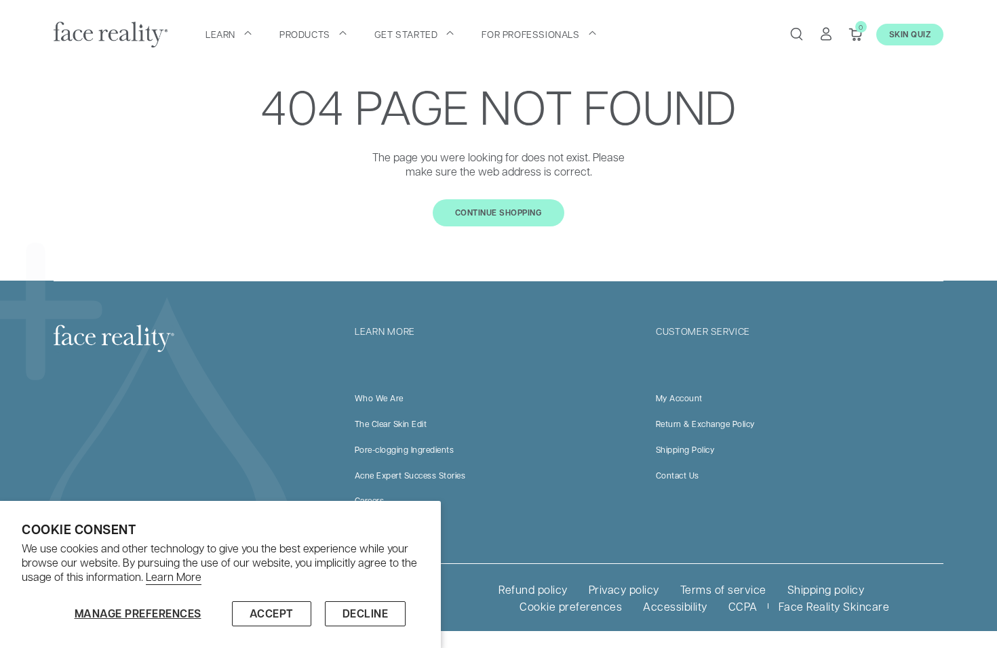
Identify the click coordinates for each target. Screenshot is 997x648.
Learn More (173, 577)
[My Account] (826, 34)
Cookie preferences (571, 606)
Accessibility (675, 606)
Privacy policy (624, 589)
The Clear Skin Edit (391, 423)
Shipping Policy (685, 449)
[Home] (111, 34)
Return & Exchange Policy (705, 423)
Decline (366, 613)
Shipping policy (826, 589)
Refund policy (533, 589)
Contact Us (677, 475)
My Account (679, 397)
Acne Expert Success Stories (410, 475)
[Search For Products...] (796, 34)
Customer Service (703, 331)
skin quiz (910, 34)
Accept (272, 613)
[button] (229, 34)
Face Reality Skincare (834, 606)
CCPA (743, 606)
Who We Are (379, 397)
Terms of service (723, 589)
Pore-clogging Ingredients (404, 449)
